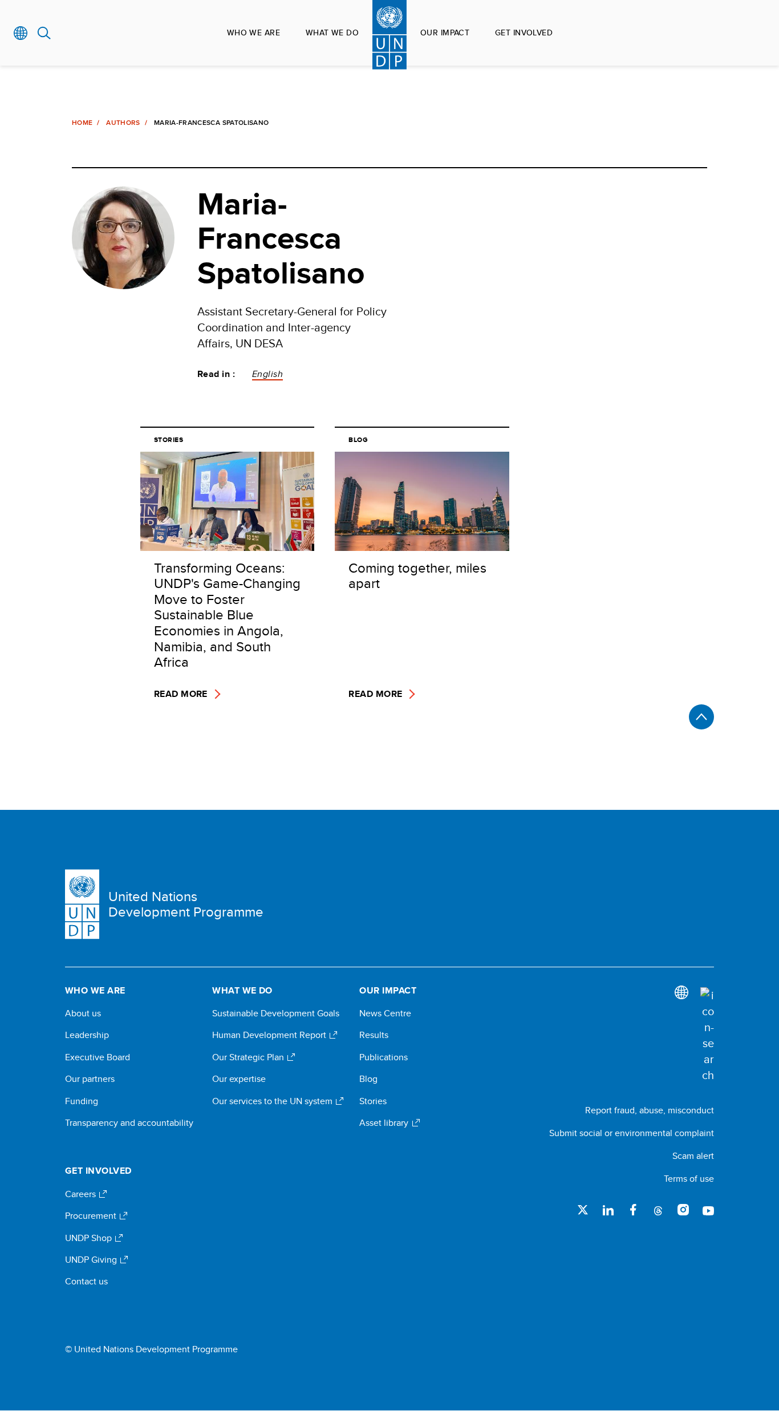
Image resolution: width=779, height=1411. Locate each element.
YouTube (708, 1209)
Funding (81, 1101)
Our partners (90, 1079)
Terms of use (689, 1178)
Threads (658, 1209)
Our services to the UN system (273, 1101)
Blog (368, 1079)
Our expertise (239, 1079)
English (267, 373)
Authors (123, 123)
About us (83, 1013)
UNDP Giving (92, 1260)
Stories (373, 1101)
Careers (81, 1194)
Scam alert (693, 1155)
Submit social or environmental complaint (631, 1133)
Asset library (385, 1123)
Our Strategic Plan (249, 1057)
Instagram (683, 1209)
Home (82, 123)
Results (373, 1035)
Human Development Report (270, 1035)
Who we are (253, 32)
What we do (332, 32)
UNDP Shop (89, 1238)
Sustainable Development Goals (275, 1013)
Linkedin (608, 1209)
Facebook (633, 1209)
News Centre (385, 1013)
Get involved (524, 32)
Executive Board (97, 1057)
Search (44, 33)
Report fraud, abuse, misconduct (649, 1110)
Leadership (87, 1035)
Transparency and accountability (129, 1123)
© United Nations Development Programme (151, 1349)
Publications (383, 1057)
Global (21, 33)
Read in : (216, 374)
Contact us (86, 1281)
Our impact (444, 32)
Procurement (92, 1216)
